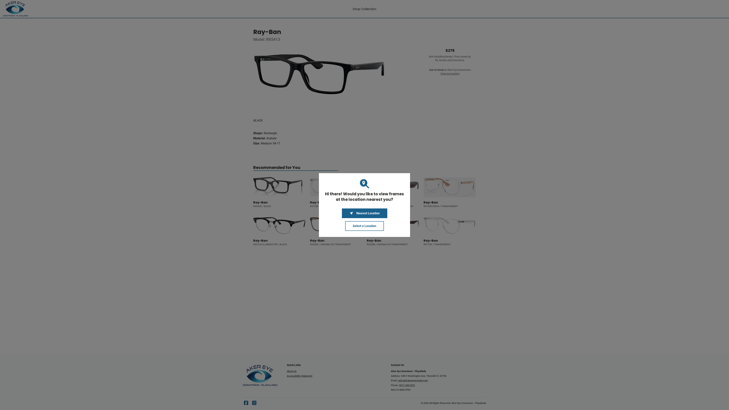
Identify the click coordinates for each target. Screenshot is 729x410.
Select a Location (364, 226)
